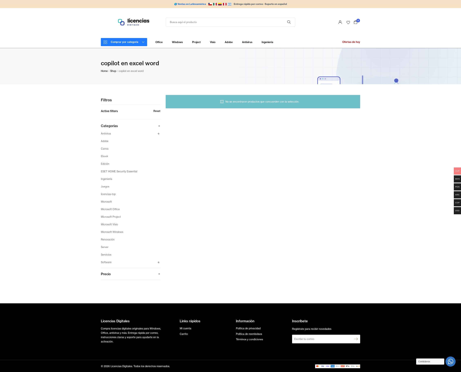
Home (104, 70)
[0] (355, 22)
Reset (156, 111)
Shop (113, 70)
